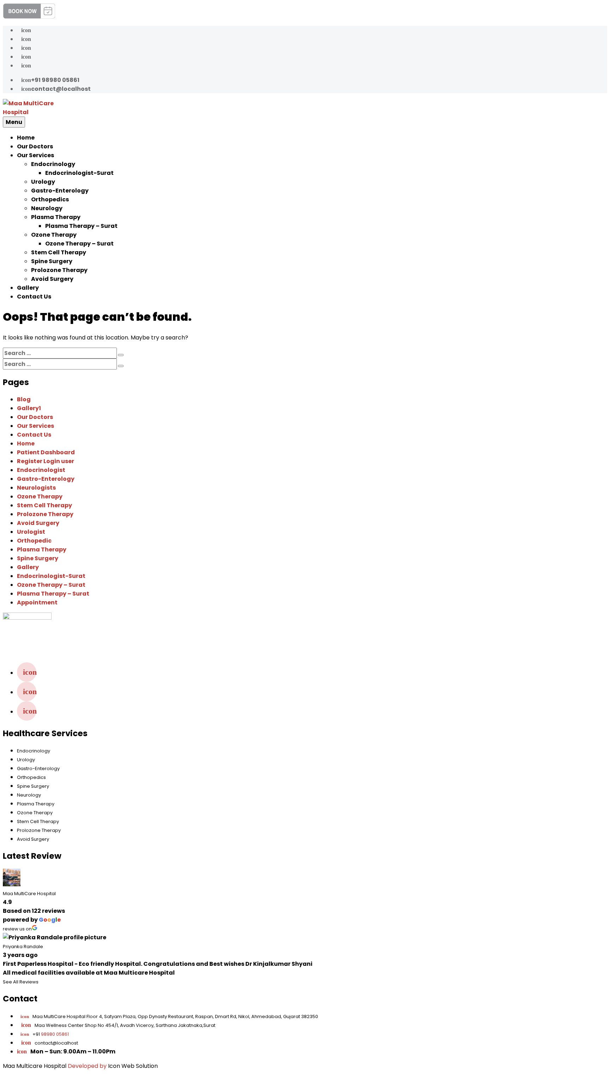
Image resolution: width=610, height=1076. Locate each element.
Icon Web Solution (133, 1066)
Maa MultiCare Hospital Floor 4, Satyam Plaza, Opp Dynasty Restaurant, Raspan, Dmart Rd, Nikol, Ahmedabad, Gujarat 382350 (169, 1016)
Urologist (31, 532)
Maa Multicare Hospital (34, 1066)
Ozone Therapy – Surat (79, 244)
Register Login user (45, 461)
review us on (17, 929)
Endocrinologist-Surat (79, 173)
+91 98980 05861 (50, 80)
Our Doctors (35, 146)
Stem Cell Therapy (58, 252)
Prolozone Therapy (59, 270)
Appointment (37, 602)
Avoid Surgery (52, 279)
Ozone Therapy (54, 235)
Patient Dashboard (46, 452)
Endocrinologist (41, 470)
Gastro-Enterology (60, 191)
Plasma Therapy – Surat (81, 226)
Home (26, 138)
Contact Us (34, 296)
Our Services (35, 155)
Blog (24, 399)
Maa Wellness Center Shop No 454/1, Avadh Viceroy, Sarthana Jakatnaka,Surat (125, 1025)
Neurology (46, 208)
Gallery (28, 288)
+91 (44, 1034)
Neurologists (36, 488)
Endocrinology (53, 164)
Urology (43, 182)
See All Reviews (20, 982)
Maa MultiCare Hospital (29, 893)
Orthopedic (34, 541)
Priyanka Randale (23, 946)
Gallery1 (29, 408)
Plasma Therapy (55, 217)
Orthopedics (50, 199)
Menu (14, 122)
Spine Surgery (51, 261)
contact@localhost (56, 89)
